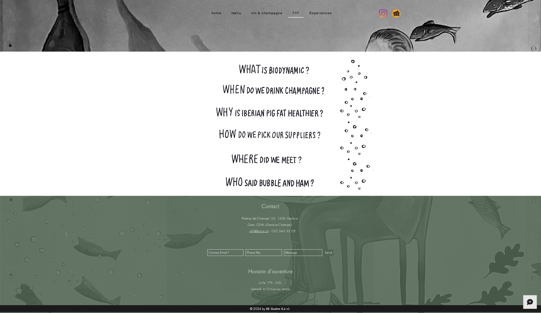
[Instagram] (383, 13)
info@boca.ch (259, 231)
